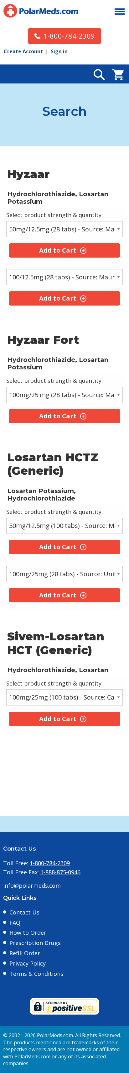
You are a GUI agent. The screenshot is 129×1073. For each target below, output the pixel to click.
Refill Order (24, 953)
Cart (118, 75)
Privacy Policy (27, 963)
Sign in (59, 51)
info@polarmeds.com (32, 885)
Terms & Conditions (36, 973)
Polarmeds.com (40, 11)
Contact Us (24, 912)
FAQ (14, 922)
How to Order (27, 932)
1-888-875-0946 (60, 872)
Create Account (23, 51)
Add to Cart (57, 250)
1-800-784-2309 (69, 35)
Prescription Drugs (35, 943)
